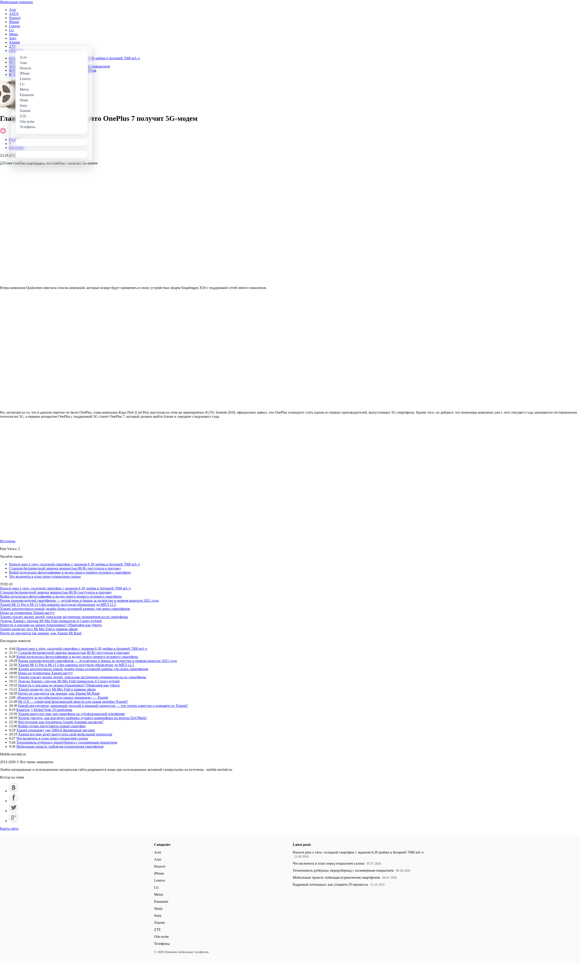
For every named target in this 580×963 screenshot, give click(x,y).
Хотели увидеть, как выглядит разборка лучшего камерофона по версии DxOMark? (82, 718)
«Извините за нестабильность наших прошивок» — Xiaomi (62, 697)
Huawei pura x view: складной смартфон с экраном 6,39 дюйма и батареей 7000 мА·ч (74, 564)
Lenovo (14, 26)
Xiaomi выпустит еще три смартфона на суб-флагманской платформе (71, 714)
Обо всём (161, 937)
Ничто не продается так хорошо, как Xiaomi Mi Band (40, 633)
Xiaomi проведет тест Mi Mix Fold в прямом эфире (39, 629)
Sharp (158, 908)
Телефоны (162, 944)
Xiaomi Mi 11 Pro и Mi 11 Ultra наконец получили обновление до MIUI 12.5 (58, 604)
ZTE (157, 929)
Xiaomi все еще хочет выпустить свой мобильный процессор (65, 734)
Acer (12, 10)
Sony (13, 38)
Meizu (13, 34)
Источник (7, 541)
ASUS (14, 14)
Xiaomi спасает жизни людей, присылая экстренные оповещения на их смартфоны (64, 617)
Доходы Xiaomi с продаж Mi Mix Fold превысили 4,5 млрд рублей (51, 621)
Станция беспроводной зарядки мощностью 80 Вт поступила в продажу (65, 568)
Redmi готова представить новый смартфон (52, 726)
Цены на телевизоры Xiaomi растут (27, 613)
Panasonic (161, 901)
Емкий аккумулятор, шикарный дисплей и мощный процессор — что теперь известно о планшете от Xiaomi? (103, 706)
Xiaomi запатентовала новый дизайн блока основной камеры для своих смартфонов (65, 609)
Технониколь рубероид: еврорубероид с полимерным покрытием (66, 742)
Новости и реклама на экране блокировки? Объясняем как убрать (51, 625)
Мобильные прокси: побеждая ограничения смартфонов (60, 746)
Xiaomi (14, 42)
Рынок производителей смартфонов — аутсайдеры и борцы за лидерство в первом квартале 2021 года (79, 600)
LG (11, 30)
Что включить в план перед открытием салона (45, 576)
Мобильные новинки (16, 2)
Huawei (14, 18)
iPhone (14, 22)
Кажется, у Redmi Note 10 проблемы (44, 710)
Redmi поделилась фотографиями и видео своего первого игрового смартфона (70, 572)
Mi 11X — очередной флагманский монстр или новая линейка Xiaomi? (73, 701)
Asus (157, 859)
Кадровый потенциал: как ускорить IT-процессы (330, 884)
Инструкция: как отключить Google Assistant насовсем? (61, 722)
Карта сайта (9, 828)
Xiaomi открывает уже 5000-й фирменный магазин (55, 730)
